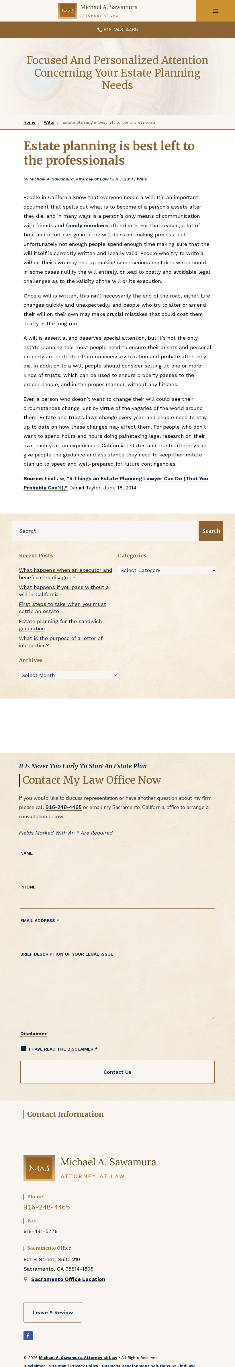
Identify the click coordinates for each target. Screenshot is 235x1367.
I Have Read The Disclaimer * (63, 1049)
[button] (215, 10)
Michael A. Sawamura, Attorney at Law (69, 179)
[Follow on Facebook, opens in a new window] (28, 1335)
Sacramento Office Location (68, 1279)
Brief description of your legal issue (66, 954)
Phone (28, 887)
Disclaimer (33, 1034)
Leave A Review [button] (52, 1312)
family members (87, 225)
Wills (142, 179)
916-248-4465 (120, 29)
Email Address (39, 920)
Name (26, 853)
